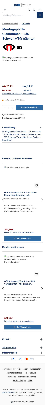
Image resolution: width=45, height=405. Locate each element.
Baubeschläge (19, 381)
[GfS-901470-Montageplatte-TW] (22, 69)
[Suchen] (40, 15)
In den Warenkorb (29, 107)
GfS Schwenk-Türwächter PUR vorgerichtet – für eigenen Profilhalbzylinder (19, 282)
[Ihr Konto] (34, 10)
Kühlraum (12, 377)
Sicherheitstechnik (27, 377)
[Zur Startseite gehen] (22, 4)
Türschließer (30, 373)
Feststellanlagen (14, 373)
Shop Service (9, 347)
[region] (22, 69)
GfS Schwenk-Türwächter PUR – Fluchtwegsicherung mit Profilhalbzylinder (20, 193)
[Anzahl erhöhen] (12, 107)
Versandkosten (8, 392)
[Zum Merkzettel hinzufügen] (36, 185)
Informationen (9, 353)
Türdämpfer (35, 369)
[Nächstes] (42, 199)
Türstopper (22, 369)
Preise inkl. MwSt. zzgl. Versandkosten (19, 93)
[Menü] (5, 10)
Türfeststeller (9, 369)
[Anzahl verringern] (4, 107)
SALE (30, 381)
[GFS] (22, 47)
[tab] (22, 133)
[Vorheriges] (3, 199)
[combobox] (19, 15)
